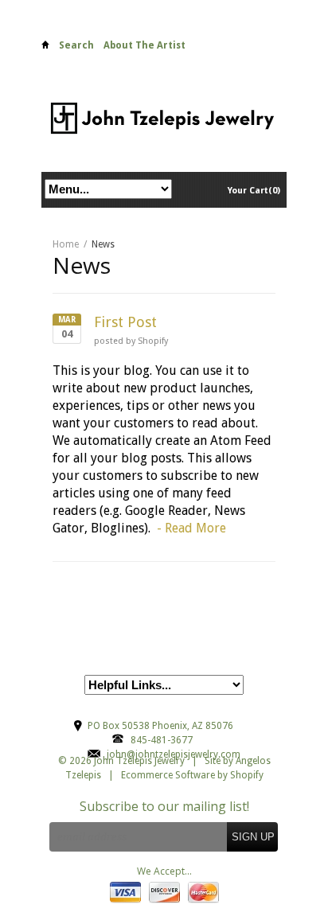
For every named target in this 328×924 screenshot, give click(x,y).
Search (76, 45)
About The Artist (144, 45)
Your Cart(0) (254, 190)
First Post (125, 322)
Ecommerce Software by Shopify (192, 775)
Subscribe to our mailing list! (164, 806)
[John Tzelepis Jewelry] (164, 117)
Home (45, 47)
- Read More (191, 528)
